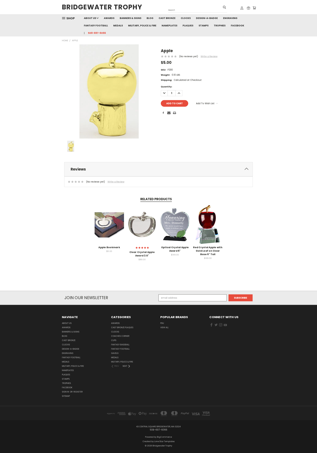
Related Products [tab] (156, 199)
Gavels (115, 353)
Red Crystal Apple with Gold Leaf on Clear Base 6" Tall (207, 251)
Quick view (109, 220)
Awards (109, 18)
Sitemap (66, 396)
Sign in (66, 391)
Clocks (186, 18)
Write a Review (209, 56)
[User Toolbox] (242, 8)
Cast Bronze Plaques (122, 327)
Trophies (220, 25)
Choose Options (109, 227)
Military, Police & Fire (142, 25)
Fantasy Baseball (120, 344)
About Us (90, 18)
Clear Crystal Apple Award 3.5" (142, 253)
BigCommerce (164, 437)
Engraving (230, 18)
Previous (308, 443)
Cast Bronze (167, 18)
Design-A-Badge (207, 18)
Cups (113, 340)
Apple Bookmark (109, 247)
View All (164, 327)
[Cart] (254, 8)
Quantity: (166, 86)
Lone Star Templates (164, 441)
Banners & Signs (130, 18)
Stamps (204, 25)
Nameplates (169, 25)
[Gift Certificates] (248, 8)
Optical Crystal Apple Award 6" (175, 249)
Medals (118, 25)
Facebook (237, 25)
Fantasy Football (96, 25)
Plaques (188, 25)
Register (78, 391)
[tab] (158, 169)
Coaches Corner (120, 336)
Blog (150, 18)
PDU (162, 323)
